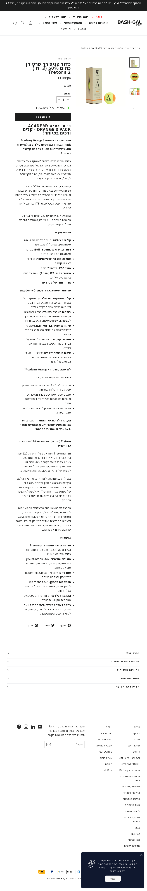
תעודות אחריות (132, 805)
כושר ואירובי (80, 17)
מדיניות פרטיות (132, 846)
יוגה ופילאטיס (57, 17)
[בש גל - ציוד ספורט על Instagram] (26, 726)
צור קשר (135, 733)
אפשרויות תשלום (129, 678)
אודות (137, 727)
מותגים (82, 29)
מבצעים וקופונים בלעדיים (131, 819)
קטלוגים (135, 833)
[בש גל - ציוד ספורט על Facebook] (19, 726)
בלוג (137, 827)
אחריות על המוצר (128, 686)
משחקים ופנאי (72, 23)
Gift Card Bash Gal (129, 758)
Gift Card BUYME (130, 764)
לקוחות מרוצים (132, 811)
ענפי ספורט (49, 23)
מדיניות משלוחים (128, 669)
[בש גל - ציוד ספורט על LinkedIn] (33, 726)
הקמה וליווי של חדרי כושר (129, 778)
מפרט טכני (133, 653)
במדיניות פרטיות (117, 871)
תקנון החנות (134, 839)
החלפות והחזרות (131, 792)
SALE (99, 17)
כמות (67, 94)
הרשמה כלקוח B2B (129, 770)
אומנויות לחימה (99, 23)
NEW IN (66, 29)
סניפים (136, 739)
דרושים (136, 751)
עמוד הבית (135, 48)
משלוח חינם (134, 745)
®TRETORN (64, 58)
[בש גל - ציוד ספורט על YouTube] (40, 726)
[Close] (141, 855)
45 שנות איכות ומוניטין (124, 661)
